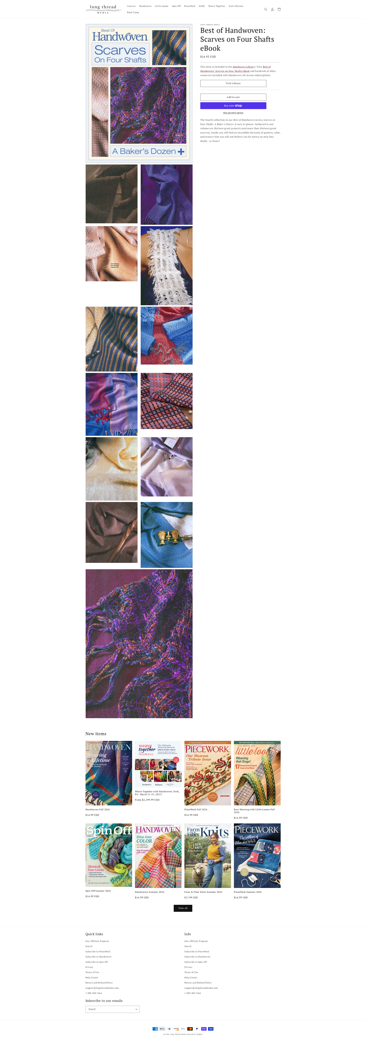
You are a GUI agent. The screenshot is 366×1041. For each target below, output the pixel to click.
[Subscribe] (136, 1009)
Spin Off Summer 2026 (98, 890)
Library (244, 66)
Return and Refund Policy (99, 982)
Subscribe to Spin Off (96, 962)
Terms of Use (92, 972)
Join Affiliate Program (97, 941)
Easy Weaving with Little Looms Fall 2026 (254, 811)
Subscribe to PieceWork (97, 951)
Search (89, 946)
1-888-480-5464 (93, 993)
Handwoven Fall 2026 (97, 809)
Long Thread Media (178, 1034)
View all (183, 908)
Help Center (91, 977)
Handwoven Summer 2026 (149, 892)
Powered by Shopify (194, 1034)
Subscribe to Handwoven (98, 956)
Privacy (89, 967)
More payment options (233, 113)
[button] (266, 9)
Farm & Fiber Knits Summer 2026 (203, 892)
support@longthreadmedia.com (102, 988)
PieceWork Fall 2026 (195, 809)
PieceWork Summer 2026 (248, 892)
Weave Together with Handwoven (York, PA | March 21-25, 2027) (157, 793)
